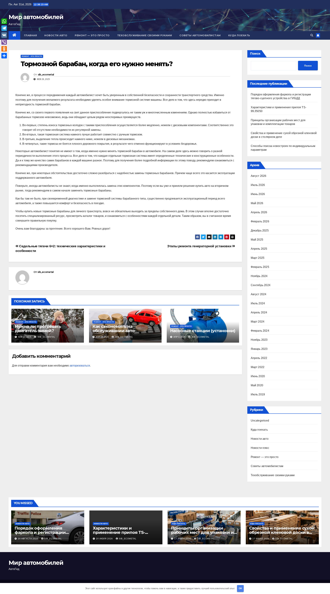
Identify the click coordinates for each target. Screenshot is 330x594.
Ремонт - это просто (32, 56)
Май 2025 (257, 239)
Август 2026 (258, 175)
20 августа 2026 (28, 538)
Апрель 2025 (259, 248)
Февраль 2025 (260, 266)
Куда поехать (239, 35)
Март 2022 (258, 367)
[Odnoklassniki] (4, 48)
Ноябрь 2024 (259, 276)
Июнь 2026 (258, 194)
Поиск (255, 53)
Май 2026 (257, 203)
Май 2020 (257, 385)
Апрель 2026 (259, 212)
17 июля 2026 (183, 538)
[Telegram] (4, 28)
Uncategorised (260, 420)
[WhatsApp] (4, 21)
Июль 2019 (258, 394)
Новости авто (55, 35)
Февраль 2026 (260, 221)
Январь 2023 (259, 348)
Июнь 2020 (258, 376)
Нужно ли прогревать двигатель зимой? (38, 328)
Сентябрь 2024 (261, 285)
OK (240, 588)
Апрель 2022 (259, 358)
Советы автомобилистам (200, 35)
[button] (311, 35)
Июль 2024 (258, 303)
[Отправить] (4, 55)
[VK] (4, 35)
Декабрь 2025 (260, 230)
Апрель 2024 (259, 312)
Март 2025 (258, 257)
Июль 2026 (258, 185)
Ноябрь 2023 (259, 339)
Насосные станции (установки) (202, 330)
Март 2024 (258, 321)
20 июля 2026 (104, 538)
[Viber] (4, 41)
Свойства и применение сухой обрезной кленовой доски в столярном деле (281, 532)
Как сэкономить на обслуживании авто (113, 328)
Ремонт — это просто (92, 35)
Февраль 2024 (260, 330)
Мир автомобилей (36, 17)
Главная (30, 35)
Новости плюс (260, 447)
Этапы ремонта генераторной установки (199, 246)
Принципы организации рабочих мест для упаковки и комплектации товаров (202, 532)
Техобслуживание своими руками (144, 35)
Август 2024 (258, 294)
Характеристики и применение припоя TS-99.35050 (119, 532)
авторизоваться (80, 365)
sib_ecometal (46, 74)
